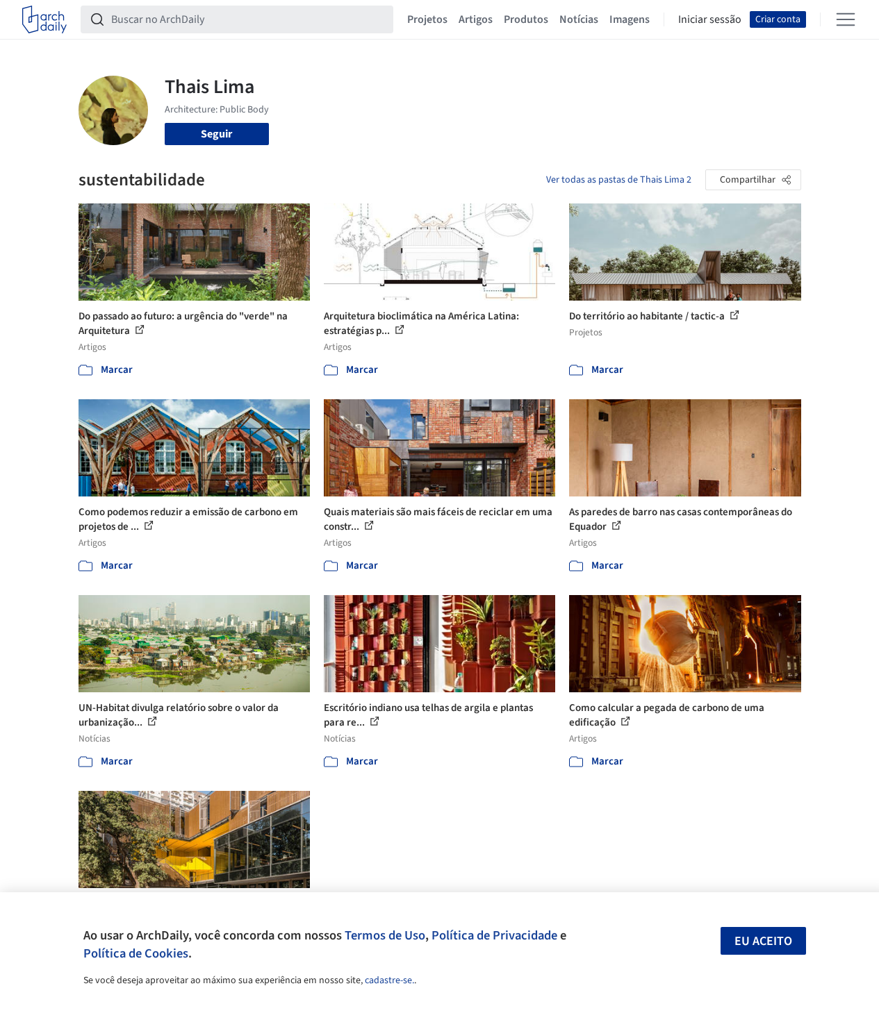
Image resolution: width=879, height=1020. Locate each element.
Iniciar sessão (709, 19)
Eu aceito (763, 941)
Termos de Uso (385, 935)
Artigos (476, 19)
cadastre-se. (389, 980)
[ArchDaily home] (44, 19)
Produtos (526, 19)
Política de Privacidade (494, 935)
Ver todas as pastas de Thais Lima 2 (618, 180)
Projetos (427, 19)
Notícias (578, 19)
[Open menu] (846, 19)
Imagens (629, 19)
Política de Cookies (135, 953)
